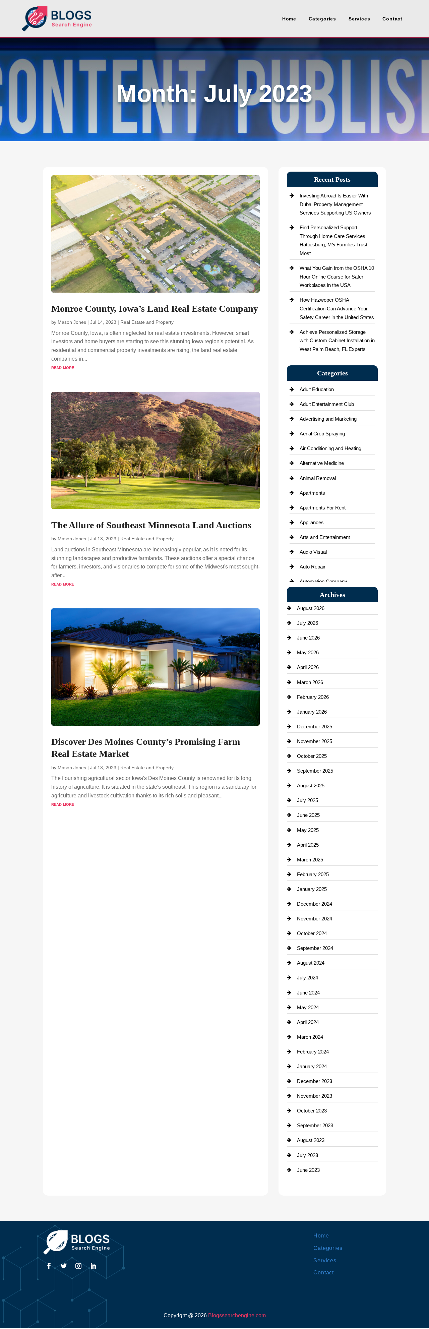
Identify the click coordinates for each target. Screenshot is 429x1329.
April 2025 (308, 845)
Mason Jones (72, 322)
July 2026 (307, 623)
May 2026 (308, 652)
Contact (392, 18)
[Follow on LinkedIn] (93, 1266)
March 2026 (310, 682)
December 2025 (314, 726)
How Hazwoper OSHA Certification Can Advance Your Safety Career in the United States (337, 308)
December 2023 (314, 1081)
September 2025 (315, 771)
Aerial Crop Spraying (322, 433)
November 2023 (314, 1096)
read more (62, 367)
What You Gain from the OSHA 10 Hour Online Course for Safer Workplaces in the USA (337, 276)
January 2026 (312, 712)
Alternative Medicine (322, 463)
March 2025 (310, 859)
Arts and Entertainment (325, 537)
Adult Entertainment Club (327, 404)
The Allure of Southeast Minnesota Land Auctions (151, 525)
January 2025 (312, 889)
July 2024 (307, 977)
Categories (322, 18)
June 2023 (308, 1170)
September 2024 (315, 948)
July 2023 (307, 1155)
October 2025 (312, 756)
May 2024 (308, 1007)
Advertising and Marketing (328, 419)
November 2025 (314, 741)
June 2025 (308, 815)
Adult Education (317, 389)
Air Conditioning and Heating (330, 448)
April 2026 (308, 667)
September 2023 (315, 1125)
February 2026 (313, 697)
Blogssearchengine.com (237, 1315)
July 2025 (307, 800)
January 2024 (312, 1066)
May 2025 (308, 830)
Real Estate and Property (147, 322)
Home (289, 18)
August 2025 (310, 785)
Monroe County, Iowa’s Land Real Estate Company (154, 308)
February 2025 (313, 874)
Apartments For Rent (323, 507)
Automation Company (323, 581)
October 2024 (312, 933)
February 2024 (313, 1051)
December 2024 (314, 904)
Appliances (312, 522)
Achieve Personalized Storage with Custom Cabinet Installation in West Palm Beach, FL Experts (337, 340)
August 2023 (310, 1140)
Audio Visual (313, 552)
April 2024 (308, 1022)
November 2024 (314, 918)
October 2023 (312, 1110)
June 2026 (308, 638)
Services (359, 18)
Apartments (312, 493)
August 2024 (310, 963)
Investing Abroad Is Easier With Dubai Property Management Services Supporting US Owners (335, 204)
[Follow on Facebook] (49, 1266)
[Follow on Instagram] (78, 1266)
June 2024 (308, 992)
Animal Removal (318, 478)
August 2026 (310, 608)
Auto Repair (312, 566)
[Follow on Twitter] (64, 1266)
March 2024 (310, 1037)
